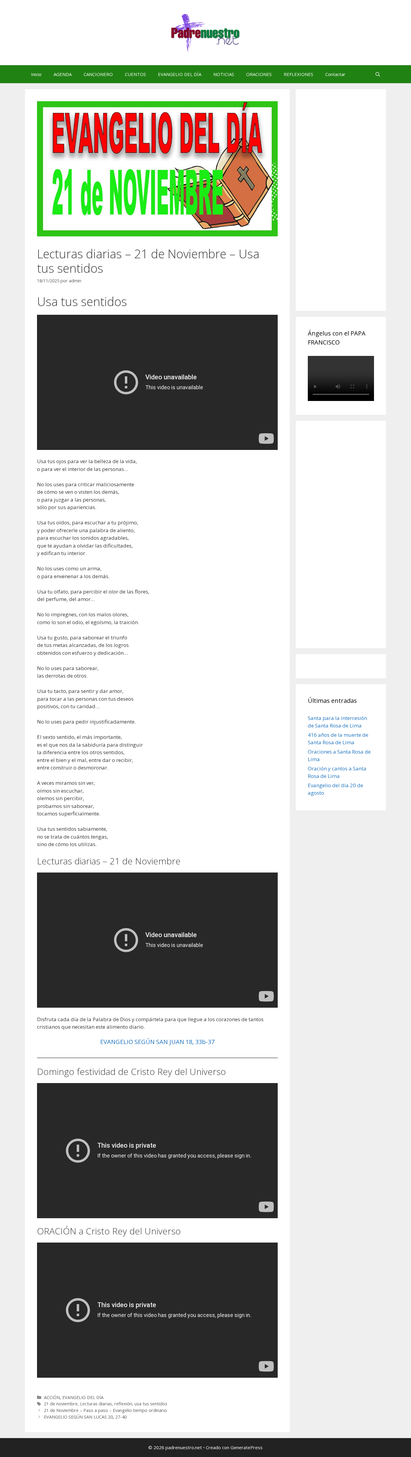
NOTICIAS (223, 74)
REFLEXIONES (298, 74)
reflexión (123, 1404)
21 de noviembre (61, 1404)
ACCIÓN (52, 1397)
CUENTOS (135, 74)
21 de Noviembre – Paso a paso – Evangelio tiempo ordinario (105, 1410)
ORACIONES (259, 74)
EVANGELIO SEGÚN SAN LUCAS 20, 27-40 (85, 1417)
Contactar (335, 74)
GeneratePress (246, 1447)
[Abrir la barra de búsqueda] (377, 74)
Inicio (36, 74)
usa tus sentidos (150, 1404)
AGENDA (63, 74)
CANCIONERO (98, 74)
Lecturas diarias (96, 1404)
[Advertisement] (353, 207)
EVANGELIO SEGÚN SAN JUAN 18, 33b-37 (157, 1042)
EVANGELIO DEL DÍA (179, 74)
